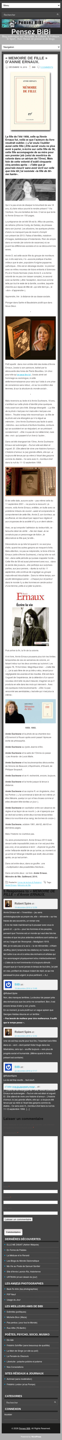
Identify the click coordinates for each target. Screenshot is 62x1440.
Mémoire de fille (24, 885)
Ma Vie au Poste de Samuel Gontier (23, 1266)
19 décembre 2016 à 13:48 (26, 988)
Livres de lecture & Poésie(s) (30, 882)
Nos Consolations (15, 1366)
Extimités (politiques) (16, 1311)
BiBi (17, 984)
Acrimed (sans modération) (19, 1378)
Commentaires (13, 1232)
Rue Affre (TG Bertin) (16, 1327)
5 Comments (46, 67)
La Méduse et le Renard (18, 1255)
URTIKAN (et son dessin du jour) (22, 1276)
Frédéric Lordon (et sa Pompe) (21, 1384)
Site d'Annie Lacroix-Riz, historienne (24, 1271)
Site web (7, 1208)
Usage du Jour (13, 1299)
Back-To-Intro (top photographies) (22, 1288)
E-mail (7, 1197)
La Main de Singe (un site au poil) (22, 1350)
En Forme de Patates (16, 1249)
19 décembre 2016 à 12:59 (26, 907)
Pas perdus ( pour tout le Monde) (22, 1322)
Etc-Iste (10, 1339)
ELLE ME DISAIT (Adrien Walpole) (23, 1244)
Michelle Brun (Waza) (17, 1317)
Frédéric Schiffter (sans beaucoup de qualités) (28, 1345)
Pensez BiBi (31, 32)
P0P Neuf (11, 1294)
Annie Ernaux (11, 885)
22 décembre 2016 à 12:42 (26, 1035)
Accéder (8, 1414)
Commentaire (10, 1132)
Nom (6, 1186)
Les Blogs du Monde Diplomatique (23, 1260)
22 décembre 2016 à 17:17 (26, 1070)
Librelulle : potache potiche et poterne (24, 1361)
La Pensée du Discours (18, 1356)
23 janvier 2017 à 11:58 (24, 1087)
